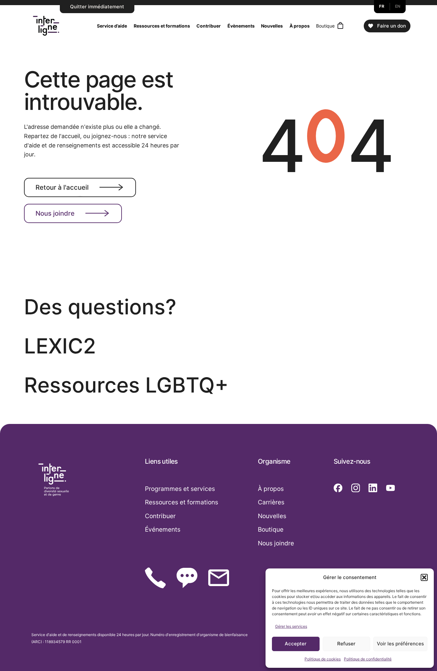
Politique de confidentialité (368, 659)
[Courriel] (218, 577)
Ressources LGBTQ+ (126, 385)
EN (398, 6)
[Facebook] (338, 488)
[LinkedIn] (373, 488)
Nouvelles (272, 26)
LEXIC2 (60, 346)
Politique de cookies (323, 659)
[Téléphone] (155, 577)
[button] (424, 577)
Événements (162, 529)
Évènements (241, 26)
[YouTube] (390, 488)
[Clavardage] (187, 578)
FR (381, 6)
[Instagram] (355, 488)
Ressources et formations (162, 26)
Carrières (271, 502)
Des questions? (100, 306)
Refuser (346, 644)
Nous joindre (55, 213)
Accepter (295, 644)
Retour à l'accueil (62, 187)
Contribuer (208, 26)
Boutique (325, 26)
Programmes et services (180, 489)
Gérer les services (291, 626)
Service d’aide (112, 26)
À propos (300, 26)
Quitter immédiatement (97, 7)
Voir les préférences (400, 644)
